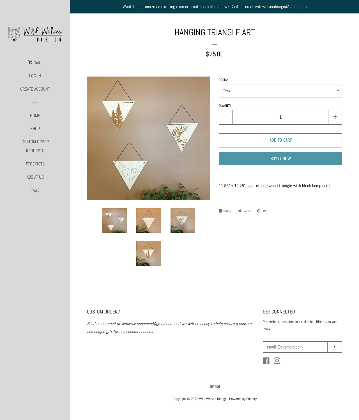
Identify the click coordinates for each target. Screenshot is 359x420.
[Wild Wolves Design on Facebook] (266, 362)
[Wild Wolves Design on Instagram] (277, 362)
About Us (35, 177)
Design (224, 80)
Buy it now (280, 158)
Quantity (225, 105)
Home (35, 115)
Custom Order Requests (35, 146)
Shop (35, 128)
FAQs (35, 190)
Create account (35, 89)
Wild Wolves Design (213, 398)
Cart (37, 63)
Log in (35, 76)
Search (215, 386)
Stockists (35, 164)
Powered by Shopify (243, 398)
